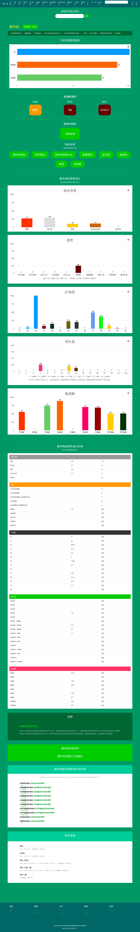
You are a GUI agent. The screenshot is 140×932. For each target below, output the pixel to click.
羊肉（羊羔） (25, 860)
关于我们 (61, 910)
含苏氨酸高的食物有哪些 (42, 792)
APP (92, 2)
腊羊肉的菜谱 (69, 748)
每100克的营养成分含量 (52, 33)
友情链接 (111, 910)
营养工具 (25, 3)
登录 (136, 3)
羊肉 (21, 846)
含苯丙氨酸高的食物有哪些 (44, 808)
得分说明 (117, 33)
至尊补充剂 (44, 3)
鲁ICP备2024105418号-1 (70, 928)
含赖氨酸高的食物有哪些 (42, 787)
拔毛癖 (106, 154)
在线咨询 (86, 915)
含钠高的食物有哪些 (37, 783)
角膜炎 (123, 154)
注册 (132, 3)
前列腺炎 (40, 154)
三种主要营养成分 (16, 33)
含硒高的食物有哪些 (37, 821)
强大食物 (32, 3)
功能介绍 (100, 3)
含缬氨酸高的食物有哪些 (42, 796)
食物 (11, 3)
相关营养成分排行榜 (106, 33)
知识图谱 (83, 3)
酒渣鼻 (77, 164)
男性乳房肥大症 (64, 154)
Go (107, 5)
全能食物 (38, 3)
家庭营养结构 (53, 3)
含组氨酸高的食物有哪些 (42, 800)
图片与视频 (93, 33)
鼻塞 (61, 164)
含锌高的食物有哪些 (37, 817)
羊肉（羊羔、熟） (26, 867)
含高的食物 (25, 783)
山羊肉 (22, 853)
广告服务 (61, 915)
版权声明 (36, 913)
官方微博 (86, 913)
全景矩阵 (77, 3)
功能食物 (70, 133)
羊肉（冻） (24, 875)
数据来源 (36, 910)
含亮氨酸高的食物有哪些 (42, 804)
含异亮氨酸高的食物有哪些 (44, 813)
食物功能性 (37, 33)
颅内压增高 (19, 154)
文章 (87, 3)
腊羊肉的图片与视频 (69, 756)
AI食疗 (15, 3)
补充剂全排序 (61, 3)
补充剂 (19, 3)
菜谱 (85, 33)
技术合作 (61, 913)
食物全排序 (69, 3)
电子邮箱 (86, 910)
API (96, 2)
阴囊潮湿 (87, 154)
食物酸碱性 (27, 33)
